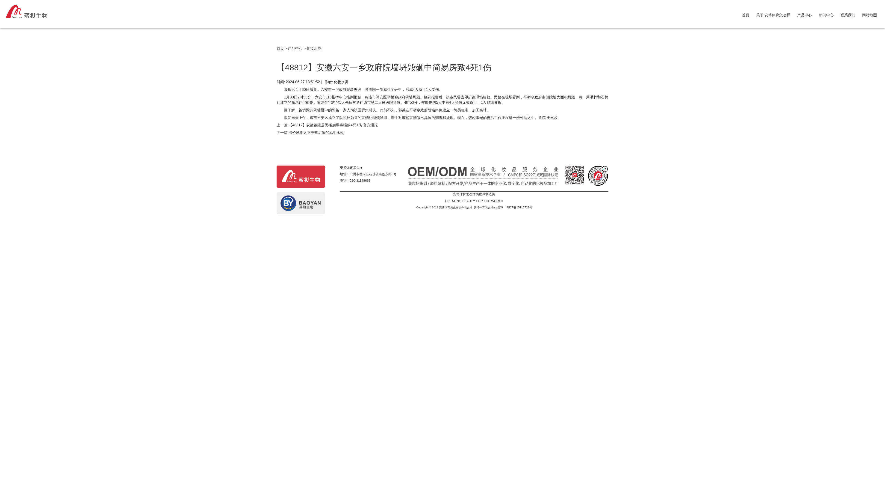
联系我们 (848, 14)
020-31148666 (360, 180)
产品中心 (804, 14)
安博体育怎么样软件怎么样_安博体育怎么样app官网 (471, 207)
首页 (745, 14)
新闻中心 (826, 14)
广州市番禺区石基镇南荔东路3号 (373, 174)
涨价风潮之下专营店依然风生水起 (316, 133)
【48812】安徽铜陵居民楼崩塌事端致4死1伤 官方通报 (333, 125)
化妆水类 (314, 48)
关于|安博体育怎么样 (773, 14)
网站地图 (869, 14)
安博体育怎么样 (351, 167)
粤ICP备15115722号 (519, 207)
